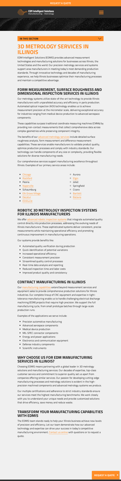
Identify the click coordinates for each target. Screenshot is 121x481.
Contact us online (58, 432)
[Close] (117, 475)
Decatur (27, 197)
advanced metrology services (53, 137)
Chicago (27, 174)
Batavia (77, 197)
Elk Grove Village (31, 193)
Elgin (75, 178)
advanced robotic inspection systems (46, 219)
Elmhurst (27, 201)
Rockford (27, 178)
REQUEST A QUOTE (60, 3)
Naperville (28, 186)
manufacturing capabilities (36, 287)
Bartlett (77, 193)
